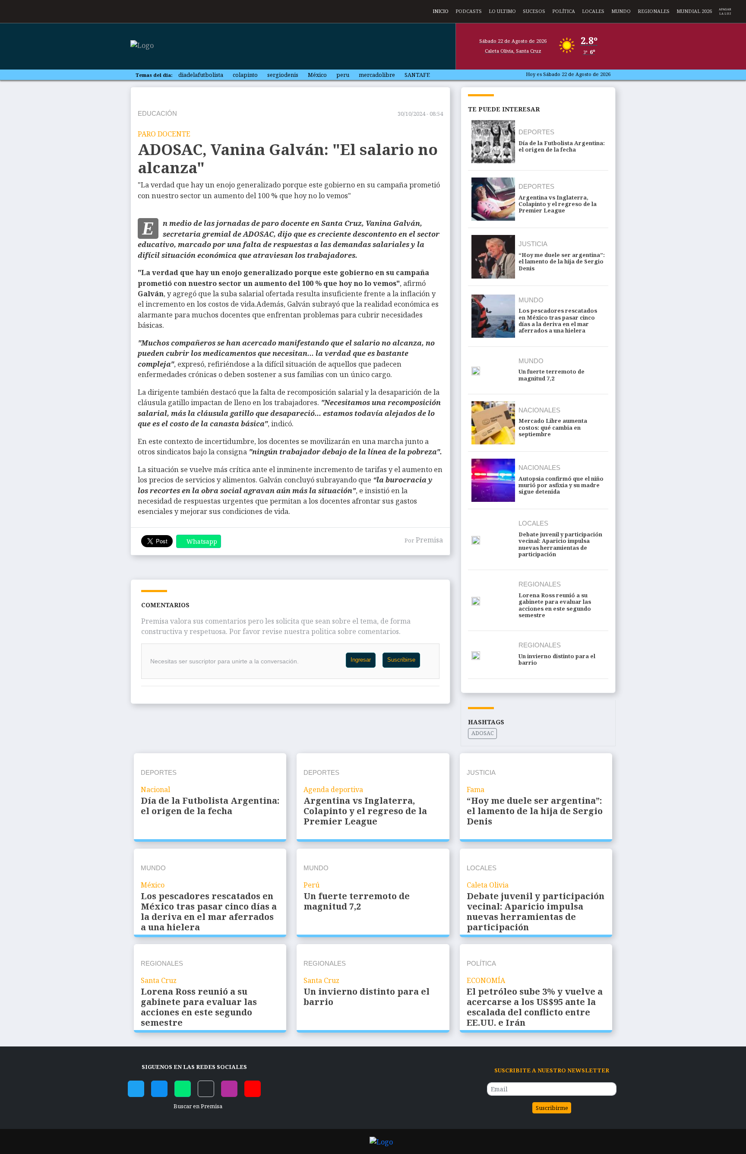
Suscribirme (552, 1108)
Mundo (621, 10)
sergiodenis (282, 75)
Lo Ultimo (502, 10)
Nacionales (539, 410)
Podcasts (468, 10)
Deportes (536, 132)
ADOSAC (482, 733)
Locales (593, 10)
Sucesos (534, 10)
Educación (157, 113)
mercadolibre (377, 75)
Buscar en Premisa (196, 1106)
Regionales (654, 10)
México (317, 75)
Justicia (532, 244)
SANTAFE (417, 75)
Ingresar (361, 659)
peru (342, 75)
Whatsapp (201, 541)
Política (563, 10)
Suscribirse (401, 659)
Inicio (441, 10)
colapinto (245, 75)
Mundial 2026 (694, 10)
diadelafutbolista (200, 75)
